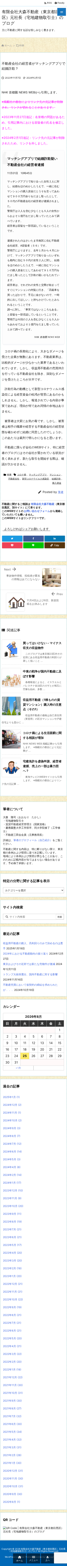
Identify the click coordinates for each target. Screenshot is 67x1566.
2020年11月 (13, 1478)
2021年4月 (12, 1439)
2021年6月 (12, 1424)
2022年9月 (12, 1307)
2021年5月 (12, 1431)
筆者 (60, 492)
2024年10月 (12, 1120)
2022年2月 (12, 1361)
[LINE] (33, 545)
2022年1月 (12, 1369)
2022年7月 (12, 1322)
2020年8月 (11, 1501)
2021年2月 (12, 1455)
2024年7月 (12, 1143)
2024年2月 (12, 1174)
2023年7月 (12, 1229)
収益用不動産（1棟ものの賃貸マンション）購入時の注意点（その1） (42, 704)
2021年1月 (12, 1462)
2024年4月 (11, 1167)
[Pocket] (12, 545)
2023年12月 (13, 1190)
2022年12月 (13, 1283)
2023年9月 (12, 1213)
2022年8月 (12, 1315)
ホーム (8, 45)
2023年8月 (12, 1221)
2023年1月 (12, 1276)
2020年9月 (12, 1494)
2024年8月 (11, 1135)
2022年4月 (12, 1346)
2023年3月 (12, 1260)
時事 (21, 45)
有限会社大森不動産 (42, 503)
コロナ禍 (21, 474)
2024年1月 (12, 1182)
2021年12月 (13, 1377)
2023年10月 (13, 1206)
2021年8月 (12, 1408)
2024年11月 (12, 1112)
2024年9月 (11, 1128)
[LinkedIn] (54, 539)
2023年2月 (12, 1268)
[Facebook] (33, 539)
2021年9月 (12, 1400)
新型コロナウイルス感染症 (35, 478)
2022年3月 (12, 1353)
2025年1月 (11, 1097)
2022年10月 (13, 1299)
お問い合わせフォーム (37, 510)
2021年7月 (12, 1416)
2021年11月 (13, 1385)
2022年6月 (12, 1330)
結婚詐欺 (56, 478)
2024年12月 (12, 1104)
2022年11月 (12, 1291)
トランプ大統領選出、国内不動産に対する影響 (30, 974)
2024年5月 (11, 1159)
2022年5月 (12, 1338)
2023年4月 (12, 1252)
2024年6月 (12, 1151)
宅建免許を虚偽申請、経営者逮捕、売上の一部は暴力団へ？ (42, 766)
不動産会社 (13, 478)
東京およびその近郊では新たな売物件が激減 (29, 963)
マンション (55, 474)
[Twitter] (12, 539)
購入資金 (56, 483)
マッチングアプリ (38, 474)
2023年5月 (12, 1244)
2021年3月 (12, 1447)
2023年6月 (12, 1237)
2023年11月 (12, 1198)
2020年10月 (13, 1486)
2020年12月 (13, 1470)
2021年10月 (13, 1392)
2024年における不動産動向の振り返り (25, 953)
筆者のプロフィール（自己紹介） (32, 840)
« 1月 (18, 1067)
